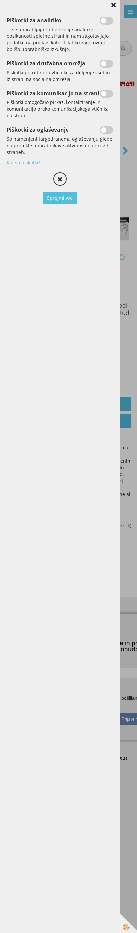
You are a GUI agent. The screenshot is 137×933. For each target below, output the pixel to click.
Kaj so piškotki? (23, 162)
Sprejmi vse (60, 198)
